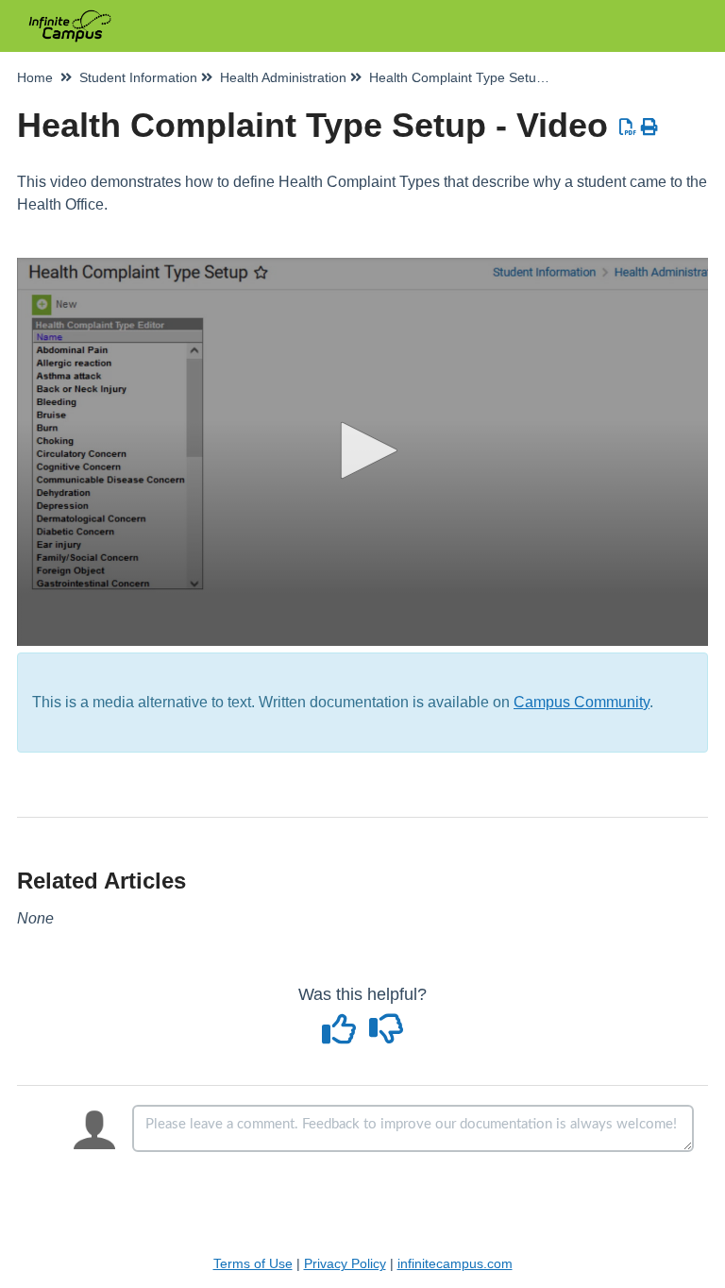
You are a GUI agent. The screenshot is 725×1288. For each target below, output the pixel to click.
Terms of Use (253, 1263)
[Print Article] (650, 127)
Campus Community (581, 702)
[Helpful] (341, 1035)
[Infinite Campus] (69, 16)
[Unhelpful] (386, 1035)
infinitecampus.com (455, 1263)
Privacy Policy (345, 1263)
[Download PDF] (628, 127)
